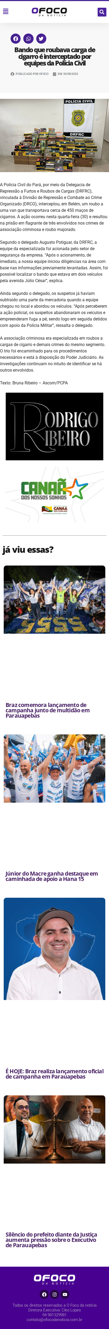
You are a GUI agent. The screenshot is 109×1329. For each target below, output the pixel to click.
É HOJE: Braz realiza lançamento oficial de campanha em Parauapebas (54, 1073)
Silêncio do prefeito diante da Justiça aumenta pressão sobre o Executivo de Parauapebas (51, 1240)
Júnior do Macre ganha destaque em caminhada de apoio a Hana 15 (52, 876)
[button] (102, 12)
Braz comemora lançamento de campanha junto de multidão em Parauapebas (48, 710)
